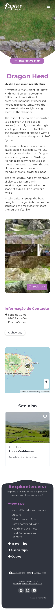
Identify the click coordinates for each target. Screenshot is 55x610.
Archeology (15, 332)
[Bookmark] (45, 417)
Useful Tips (19, 550)
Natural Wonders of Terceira (28, 510)
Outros (16, 556)
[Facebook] (21, 590)
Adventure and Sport (24, 519)
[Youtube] (34, 590)
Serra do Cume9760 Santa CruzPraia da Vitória (18, 318)
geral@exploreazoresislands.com (27, 583)
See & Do (17, 503)
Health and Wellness (24, 528)
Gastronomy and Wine (25, 524)
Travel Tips (19, 543)
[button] (46, 381)
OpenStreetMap (34, 391)
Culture (16, 514)
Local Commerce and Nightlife (24, 535)
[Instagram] (27, 590)
